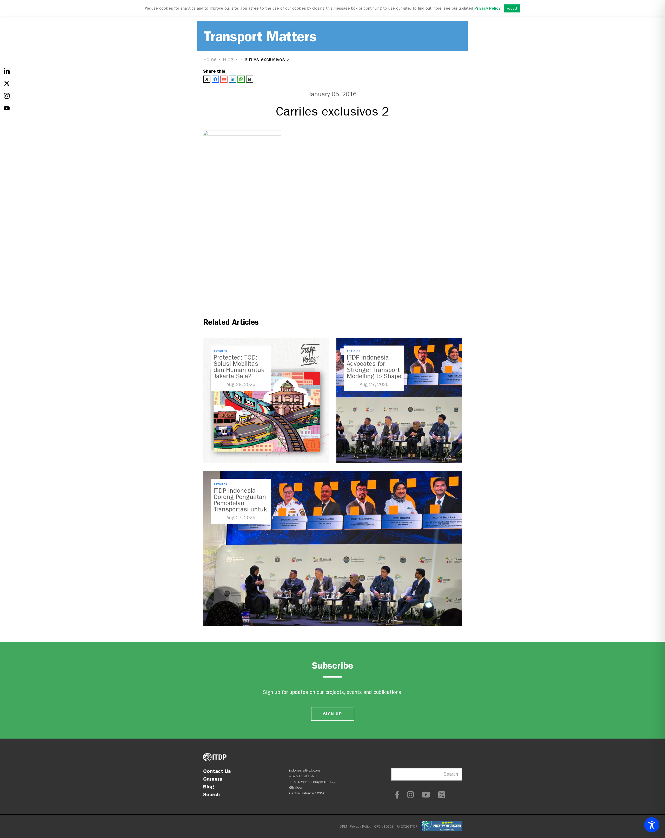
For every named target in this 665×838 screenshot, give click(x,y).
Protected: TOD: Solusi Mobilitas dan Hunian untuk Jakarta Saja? (239, 367)
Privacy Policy (360, 826)
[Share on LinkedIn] (232, 79)
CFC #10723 (384, 826)
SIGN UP (332, 713)
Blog (228, 60)
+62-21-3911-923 (303, 776)
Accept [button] (512, 8)
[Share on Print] (249, 79)
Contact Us (217, 771)
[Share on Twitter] (206, 79)
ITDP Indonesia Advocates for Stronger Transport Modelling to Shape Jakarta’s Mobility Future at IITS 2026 (374, 373)
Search (211, 794)
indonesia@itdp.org (305, 770)
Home (210, 60)
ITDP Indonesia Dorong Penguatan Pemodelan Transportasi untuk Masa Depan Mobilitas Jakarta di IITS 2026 (240, 509)
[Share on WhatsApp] (241, 79)
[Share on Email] (224, 79)
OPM (343, 826)
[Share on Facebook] (215, 79)
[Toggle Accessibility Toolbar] (652, 825)
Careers (212, 779)
